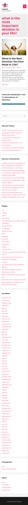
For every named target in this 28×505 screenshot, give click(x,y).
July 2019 (4, 421)
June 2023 (4, 334)
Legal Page (5, 236)
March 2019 (5, 432)
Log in (3, 482)
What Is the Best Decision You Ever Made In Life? (13, 61)
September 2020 (6, 384)
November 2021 (6, 348)
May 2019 (4, 427)
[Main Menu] (25, 6)
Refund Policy (5, 244)
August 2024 (5, 305)
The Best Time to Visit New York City (12, 130)
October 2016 (5, 453)
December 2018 (6, 440)
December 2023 (6, 324)
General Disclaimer (7, 231)
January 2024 (5, 321)
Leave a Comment (7, 67)
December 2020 (6, 377)
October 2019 (5, 413)
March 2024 (5, 316)
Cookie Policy (5, 218)
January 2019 (5, 437)
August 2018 (5, 450)
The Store (4, 262)
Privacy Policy (5, 241)
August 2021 (5, 355)
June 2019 (4, 424)
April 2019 (5, 429)
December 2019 (6, 408)
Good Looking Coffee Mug (9, 469)
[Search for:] (14, 116)
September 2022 (6, 337)
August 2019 (5, 419)
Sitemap (4, 247)
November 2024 (6, 298)
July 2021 (4, 358)
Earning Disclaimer (7, 226)
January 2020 (5, 406)
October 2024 (5, 300)
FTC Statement (6, 228)
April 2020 (5, 398)
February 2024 (6, 319)
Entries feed (5, 484)
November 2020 (6, 379)
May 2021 (4, 363)
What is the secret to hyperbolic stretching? (14, 279)
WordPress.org (6, 490)
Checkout (4, 213)
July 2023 (4, 332)
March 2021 (5, 369)
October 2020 (5, 382)
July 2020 (4, 390)
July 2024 (4, 308)
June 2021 (4, 361)
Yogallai (5, 9)
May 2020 (4, 395)
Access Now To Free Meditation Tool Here (13, 104)
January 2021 (5, 374)
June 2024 (4, 311)
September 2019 (6, 416)
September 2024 (6, 303)
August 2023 (5, 329)
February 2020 (6, 403)
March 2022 (5, 340)
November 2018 (6, 442)
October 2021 (5, 350)
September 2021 (6, 353)
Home (3, 233)
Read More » (5, 84)
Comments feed (6, 487)
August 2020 (5, 387)
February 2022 (6, 342)
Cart (3, 210)
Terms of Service (6, 249)
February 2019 (6, 434)
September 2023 (6, 326)
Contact (4, 215)
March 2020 (5, 400)
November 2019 (6, 411)
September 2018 (6, 448)
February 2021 (6, 371)
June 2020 (4, 392)
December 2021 (6, 345)
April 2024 (5, 313)
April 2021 (5, 366)
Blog (14, 67)
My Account (5, 239)
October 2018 (5, 445)
